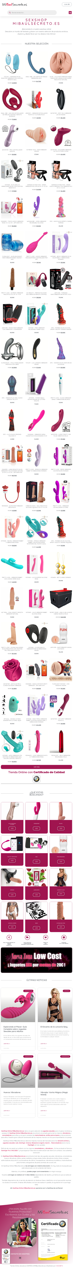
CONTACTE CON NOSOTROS (20, 1254)
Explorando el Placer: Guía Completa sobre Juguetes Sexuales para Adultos (15, 1029)
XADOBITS (59, 1266)
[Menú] (9, 1250)
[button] (70, 12)
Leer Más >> (7, 1043)
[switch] (6, 1262)
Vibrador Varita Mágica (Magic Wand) (54, 1093)
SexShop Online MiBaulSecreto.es (12, 1131)
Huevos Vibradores (12, 1092)
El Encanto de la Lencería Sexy (54, 1027)
